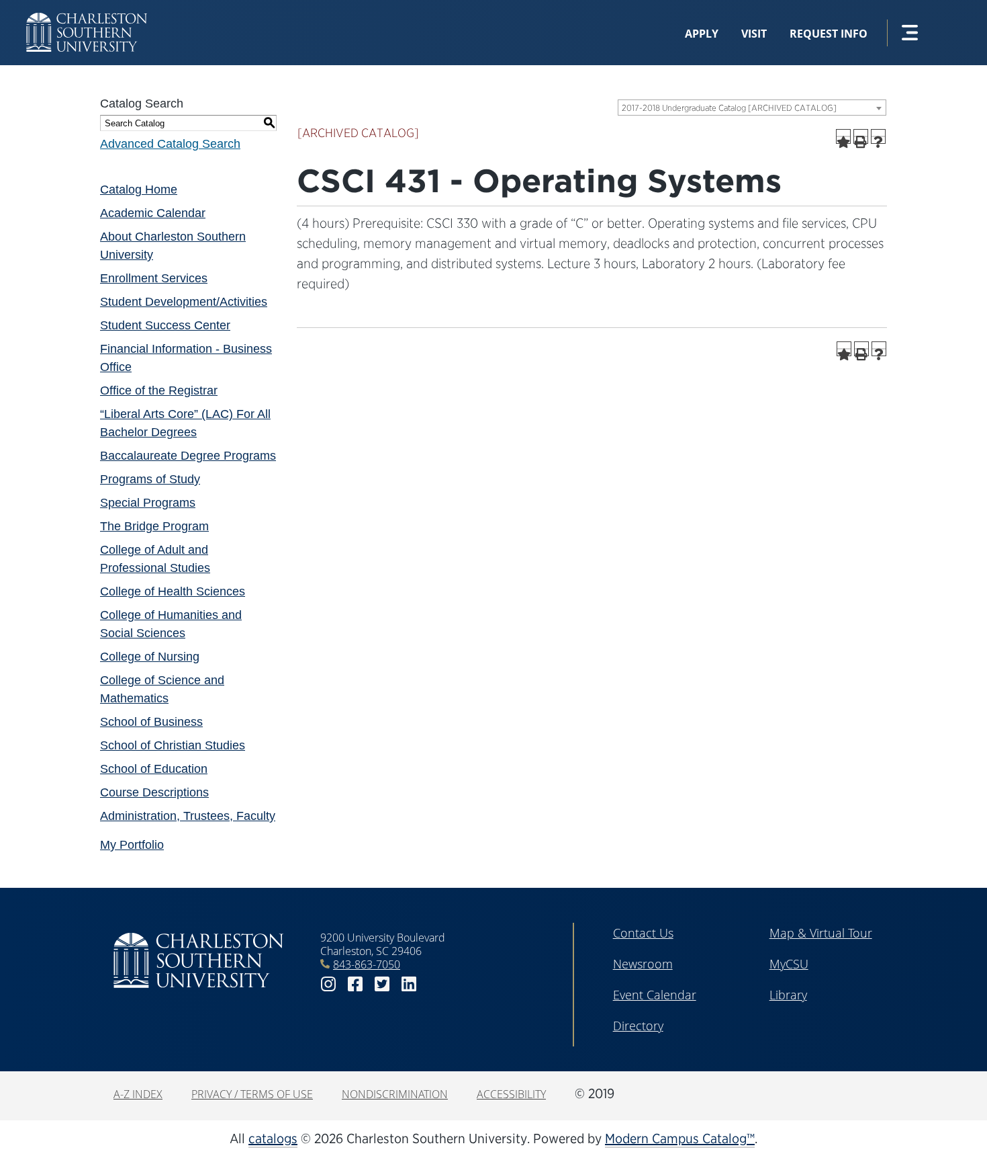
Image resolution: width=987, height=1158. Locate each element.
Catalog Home (138, 189)
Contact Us (643, 933)
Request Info (828, 33)
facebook (355, 984)
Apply (701, 33)
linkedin (409, 984)
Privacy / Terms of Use (252, 1094)
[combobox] (752, 107)
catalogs (272, 1138)
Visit (754, 33)
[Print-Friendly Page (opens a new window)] (860, 136)
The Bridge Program (154, 526)
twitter (382, 984)
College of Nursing (149, 656)
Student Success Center (165, 325)
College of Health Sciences (172, 591)
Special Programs (147, 502)
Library (788, 995)
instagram (328, 984)
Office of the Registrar (159, 390)
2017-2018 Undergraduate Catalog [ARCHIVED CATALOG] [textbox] (729, 108)
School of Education (153, 769)
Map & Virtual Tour (820, 933)
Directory (638, 1026)
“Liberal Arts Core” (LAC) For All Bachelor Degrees (185, 423)
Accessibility (511, 1094)
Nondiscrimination (395, 1094)
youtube (436, 984)
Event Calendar (654, 995)
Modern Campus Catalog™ (680, 1138)
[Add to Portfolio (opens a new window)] (843, 136)
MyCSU (788, 964)
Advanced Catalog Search (170, 144)
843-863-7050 (366, 964)
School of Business (151, 722)
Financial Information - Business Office (186, 358)
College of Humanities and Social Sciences (171, 624)
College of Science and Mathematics (162, 689)
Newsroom (643, 964)
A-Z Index (137, 1094)
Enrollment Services (153, 278)
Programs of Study (150, 479)
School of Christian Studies (172, 745)
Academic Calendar (152, 213)
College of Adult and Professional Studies (155, 559)
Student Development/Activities (183, 301)
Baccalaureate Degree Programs (188, 455)
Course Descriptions (154, 792)
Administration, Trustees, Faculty (187, 816)
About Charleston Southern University (173, 245)
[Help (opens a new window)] (878, 136)
